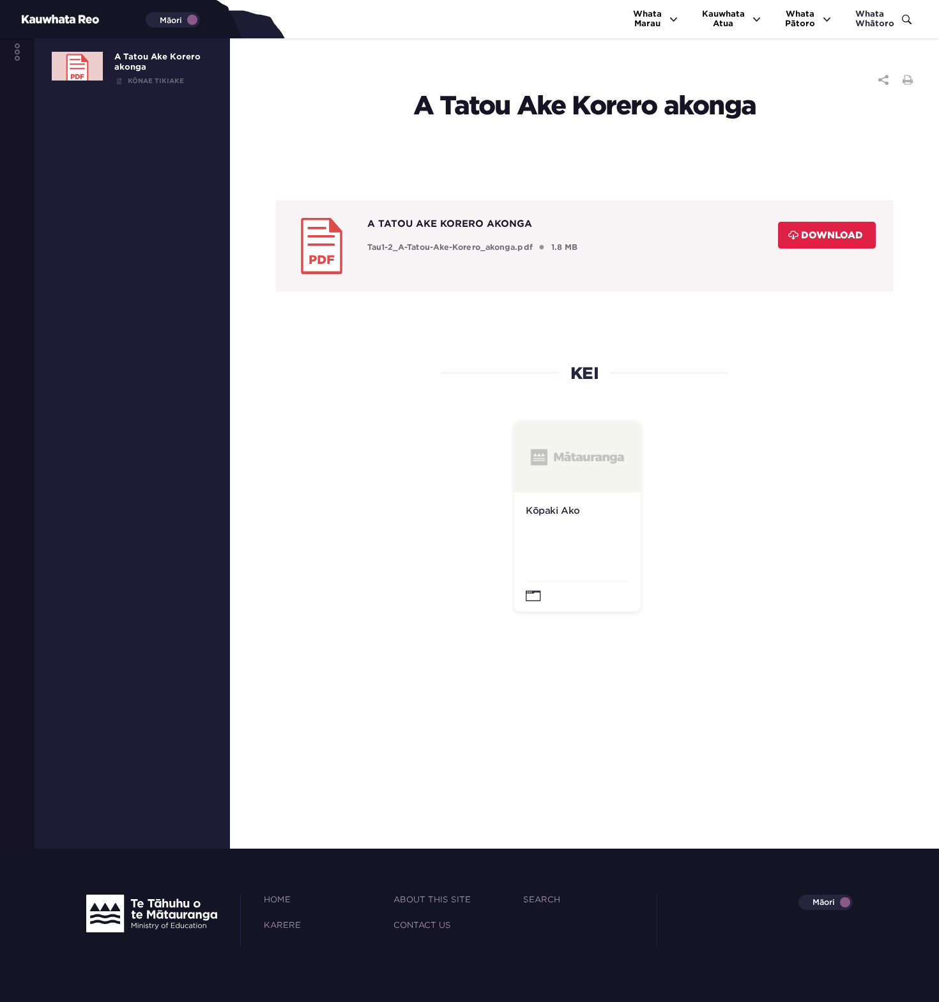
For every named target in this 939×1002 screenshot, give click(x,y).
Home (277, 899)
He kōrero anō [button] (553, 447)
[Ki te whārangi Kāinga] (38, 19)
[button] (577, 517)
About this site (432, 899)
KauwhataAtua (723, 18)
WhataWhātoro (874, 18)
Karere (282, 925)
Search (541, 899)
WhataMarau (647, 18)
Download (832, 234)
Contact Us (422, 925)
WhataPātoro (800, 18)
